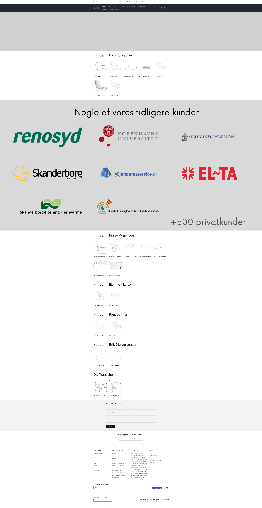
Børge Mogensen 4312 (130, 256)
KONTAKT (114, 458)
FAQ (94, 458)
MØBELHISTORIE (115, 477)
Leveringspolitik (134, 504)
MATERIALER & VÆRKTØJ (155, 460)
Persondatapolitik (97, 456)
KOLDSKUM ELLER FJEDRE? (118, 463)
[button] (107, 6)
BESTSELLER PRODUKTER (155, 453)
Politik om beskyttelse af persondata (107, 504)
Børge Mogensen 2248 (99, 275)
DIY (113, 460)
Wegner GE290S (143, 76)
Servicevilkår (96, 470)
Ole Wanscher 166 (98, 395)
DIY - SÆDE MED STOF (117, 472)
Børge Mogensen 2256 (115, 256)
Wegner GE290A (113, 76)
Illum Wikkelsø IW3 (98, 305)
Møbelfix (97, 504)
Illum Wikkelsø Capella (115, 305)
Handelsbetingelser (97, 453)
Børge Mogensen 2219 (160, 256)
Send (110, 426)
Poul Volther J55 (113, 335)
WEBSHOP (114, 453)
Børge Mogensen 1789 (115, 275)
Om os (94, 463)
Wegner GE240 (112, 95)
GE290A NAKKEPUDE (116, 480)
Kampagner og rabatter (98, 460)
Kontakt (95, 465)
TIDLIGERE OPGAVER (154, 455)
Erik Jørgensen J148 (98, 365)
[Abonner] (141, 442)
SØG (113, 456)
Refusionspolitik (118, 504)
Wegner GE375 (97, 95)
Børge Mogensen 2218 (145, 256)
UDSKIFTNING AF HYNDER (118, 465)
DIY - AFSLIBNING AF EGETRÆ (118, 475)
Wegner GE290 (97, 76)
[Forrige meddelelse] (116, 2)
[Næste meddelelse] (145, 2)
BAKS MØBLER (153, 457)
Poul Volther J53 (98, 335)
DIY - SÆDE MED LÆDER (117, 470)
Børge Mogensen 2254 (99, 256)
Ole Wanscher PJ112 (114, 395)
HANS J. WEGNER (116, 468)
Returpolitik (96, 468)
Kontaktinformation (126, 504)
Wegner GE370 (158, 76)
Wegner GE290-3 (128, 76)
